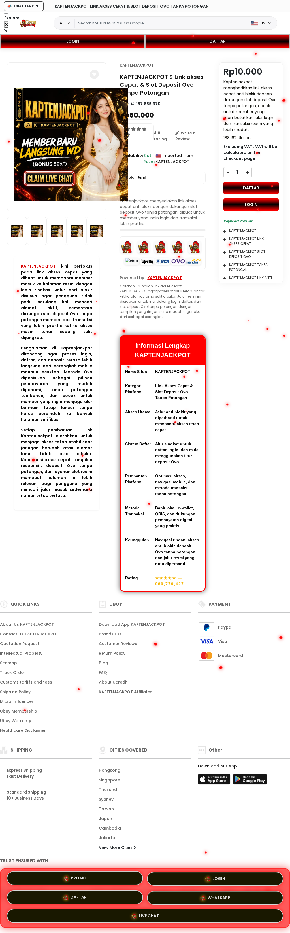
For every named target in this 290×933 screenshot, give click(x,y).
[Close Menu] (6, 24)
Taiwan (106, 809)
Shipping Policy (15, 692)
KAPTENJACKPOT (38, 266)
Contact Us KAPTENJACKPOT (29, 634)
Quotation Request (19, 643)
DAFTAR (218, 41)
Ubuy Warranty (15, 721)
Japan (105, 818)
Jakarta (107, 838)
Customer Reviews (118, 643)
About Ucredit (113, 682)
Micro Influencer (16, 701)
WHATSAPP (219, 895)
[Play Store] (250, 781)
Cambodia (110, 828)
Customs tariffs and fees (26, 682)
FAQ (103, 672)
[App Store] (215, 781)
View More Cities (116, 847)
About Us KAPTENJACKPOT (27, 624)
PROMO (78, 879)
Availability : (131, 158)
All (62, 23)
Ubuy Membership (18, 711)
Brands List (110, 634)
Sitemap (8, 663)
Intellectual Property (21, 653)
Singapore (109, 780)
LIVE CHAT (149, 914)
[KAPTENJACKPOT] (28, 23)
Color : (136, 178)
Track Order (12, 672)
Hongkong (109, 770)
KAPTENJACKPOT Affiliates (125, 692)
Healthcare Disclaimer (23, 730)
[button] (94, 74)
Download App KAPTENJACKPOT (132, 624)
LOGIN (72, 41)
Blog (103, 663)
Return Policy (112, 653)
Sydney (106, 799)
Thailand (108, 789)
